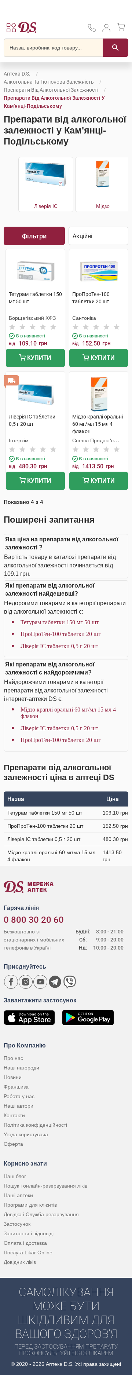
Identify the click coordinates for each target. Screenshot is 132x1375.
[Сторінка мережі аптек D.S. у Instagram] (25, 981)
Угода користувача (26, 1134)
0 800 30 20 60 (34, 920)
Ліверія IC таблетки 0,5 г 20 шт (59, 646)
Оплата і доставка (25, 1243)
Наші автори (18, 1106)
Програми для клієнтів (30, 1205)
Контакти (14, 1115)
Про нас (13, 1058)
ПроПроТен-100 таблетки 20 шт (60, 634)
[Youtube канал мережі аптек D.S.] (40, 981)
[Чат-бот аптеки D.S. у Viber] (69, 981)
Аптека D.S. (17, 74)
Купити (38, 358)
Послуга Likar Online (28, 1252)
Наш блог (15, 1176)
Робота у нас (19, 1096)
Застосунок (17, 1224)
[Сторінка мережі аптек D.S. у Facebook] (11, 981)
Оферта (13, 1144)
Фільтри (34, 236)
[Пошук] (115, 48)
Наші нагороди (21, 1068)
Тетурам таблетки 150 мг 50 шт (60, 622)
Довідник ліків (20, 1262)
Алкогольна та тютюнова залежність (49, 82)
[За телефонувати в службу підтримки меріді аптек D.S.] (91, 30)
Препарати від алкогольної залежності (51, 90)
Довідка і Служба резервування (41, 1214)
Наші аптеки (18, 1195)
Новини (13, 1077)
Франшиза (16, 1087)
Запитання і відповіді (29, 1233)
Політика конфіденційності (35, 1125)
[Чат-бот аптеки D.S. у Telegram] (55, 981)
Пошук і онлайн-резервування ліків (45, 1186)
